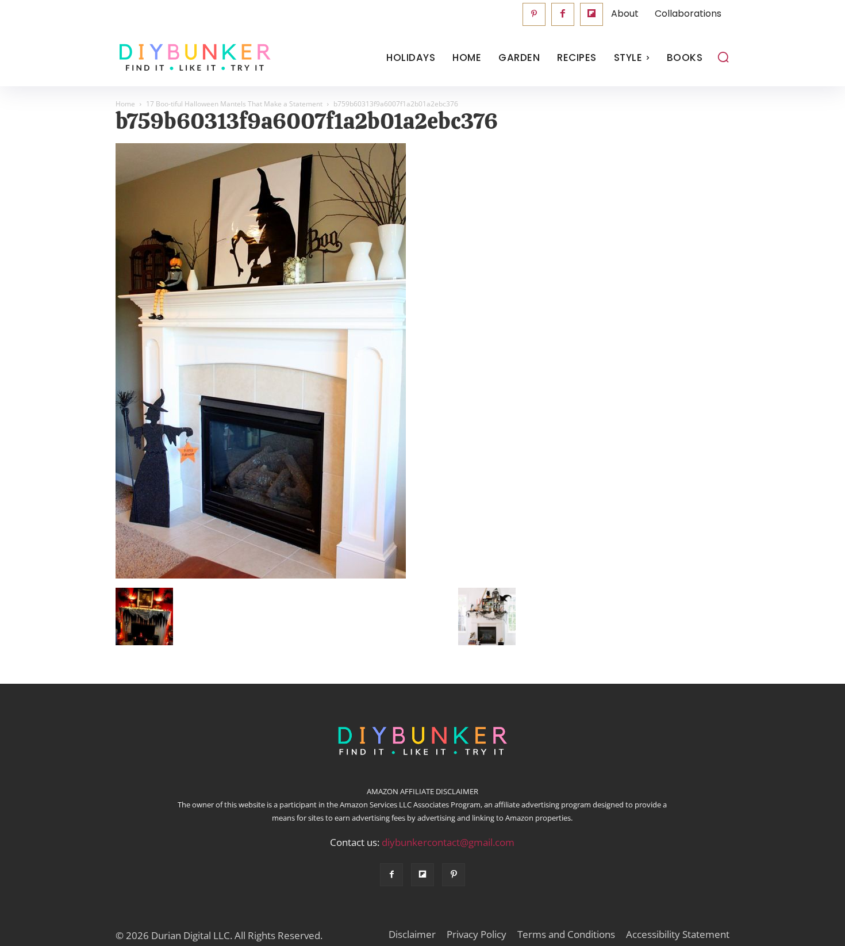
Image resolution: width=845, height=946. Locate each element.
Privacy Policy (476, 934)
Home (125, 104)
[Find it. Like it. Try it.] (192, 58)
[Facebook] (562, 14)
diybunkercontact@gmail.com (448, 842)
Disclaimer (412, 934)
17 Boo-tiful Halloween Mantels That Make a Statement (234, 104)
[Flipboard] (591, 14)
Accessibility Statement (677, 934)
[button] (723, 57)
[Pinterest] (534, 14)
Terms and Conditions (566, 934)
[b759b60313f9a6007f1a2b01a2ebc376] (261, 575)
